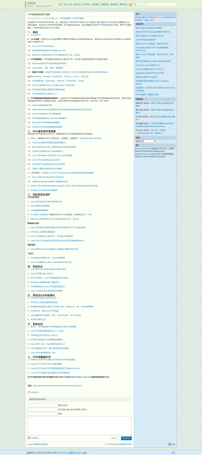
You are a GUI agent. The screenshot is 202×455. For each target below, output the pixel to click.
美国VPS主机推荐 (53, 72)
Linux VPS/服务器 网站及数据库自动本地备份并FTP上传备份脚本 (58, 227)
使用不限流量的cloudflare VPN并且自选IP (153, 61)
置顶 (173, 444)
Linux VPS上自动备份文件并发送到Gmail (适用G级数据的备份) (57, 240)
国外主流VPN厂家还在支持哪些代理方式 (153, 32)
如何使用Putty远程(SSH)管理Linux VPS (49, 50)
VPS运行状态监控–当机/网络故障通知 (46, 339)
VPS (69, 22)
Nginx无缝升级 (38, 147)
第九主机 (85, 76)
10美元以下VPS (69, 72)
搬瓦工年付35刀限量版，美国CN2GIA (152, 44)
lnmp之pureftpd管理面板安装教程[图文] (48, 142)
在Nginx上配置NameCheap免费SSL (47, 151)
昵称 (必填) (63, 405)
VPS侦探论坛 (67, 377)
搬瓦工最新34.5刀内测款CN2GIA (150, 36)
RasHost (46, 76)
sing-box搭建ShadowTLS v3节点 (150, 69)
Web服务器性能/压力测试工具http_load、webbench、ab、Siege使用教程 (62, 306)
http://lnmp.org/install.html (90, 138)
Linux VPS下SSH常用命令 (43, 46)
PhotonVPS (57, 76)
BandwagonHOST (143, 148)
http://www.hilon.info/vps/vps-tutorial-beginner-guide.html (57, 386)
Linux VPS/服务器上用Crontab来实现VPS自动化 (51, 262)
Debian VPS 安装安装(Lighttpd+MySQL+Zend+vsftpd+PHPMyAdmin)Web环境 (64, 186)
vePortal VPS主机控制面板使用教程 (47, 127)
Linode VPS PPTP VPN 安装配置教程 (46, 364)
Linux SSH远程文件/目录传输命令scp (46, 202)
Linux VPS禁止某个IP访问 (42, 273)
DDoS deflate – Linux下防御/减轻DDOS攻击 (49, 278)
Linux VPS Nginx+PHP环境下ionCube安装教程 (52, 155)
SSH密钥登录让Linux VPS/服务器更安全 (48, 286)
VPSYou (67, 76)
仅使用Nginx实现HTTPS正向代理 (150, 73)
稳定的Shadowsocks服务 (145, 154)
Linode (76, 76)
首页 (60, 4)
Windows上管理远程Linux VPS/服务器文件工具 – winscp (56, 55)
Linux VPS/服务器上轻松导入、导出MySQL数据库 (52, 236)
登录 (173, 453)
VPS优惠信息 (38, 81)
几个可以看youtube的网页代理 (118, 444)
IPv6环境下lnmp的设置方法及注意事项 (48, 164)
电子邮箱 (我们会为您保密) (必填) (72, 409)
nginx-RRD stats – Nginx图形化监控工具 (48, 344)
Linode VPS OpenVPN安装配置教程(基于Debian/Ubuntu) (55, 368)
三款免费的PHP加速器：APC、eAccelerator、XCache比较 (56, 315)
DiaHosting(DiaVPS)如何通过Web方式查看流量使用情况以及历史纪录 (62, 109)
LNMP (68, 134)
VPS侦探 (39, 22)
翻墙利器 (114, 4)
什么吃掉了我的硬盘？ (40, 214)
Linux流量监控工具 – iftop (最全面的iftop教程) (50, 348)
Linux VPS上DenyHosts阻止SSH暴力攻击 (48, 269)
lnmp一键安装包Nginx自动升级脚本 (61, 147)
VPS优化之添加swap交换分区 (43, 298)
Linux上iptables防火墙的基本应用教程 (47, 291)
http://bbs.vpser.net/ (82, 377)
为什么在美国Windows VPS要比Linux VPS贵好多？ (54, 85)
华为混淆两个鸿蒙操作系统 (147, 94)
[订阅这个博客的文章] (130, 4)
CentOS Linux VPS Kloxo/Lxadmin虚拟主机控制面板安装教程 (68, 173)
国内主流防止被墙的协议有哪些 (149, 28)
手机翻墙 (95, 4)
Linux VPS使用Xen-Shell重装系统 (46, 114)
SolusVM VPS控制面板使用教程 (45, 122)
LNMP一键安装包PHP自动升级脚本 (47, 169)
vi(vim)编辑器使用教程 (40, 206)
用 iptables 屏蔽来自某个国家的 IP (45, 282)
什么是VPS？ (36, 35)
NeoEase (78, 453)
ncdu (89, 214)
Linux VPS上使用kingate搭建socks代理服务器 (50, 373)
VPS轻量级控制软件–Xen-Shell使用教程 (49, 118)
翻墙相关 (123, 4)
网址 (60, 414)
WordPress (62, 453)
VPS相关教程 (103, 25)
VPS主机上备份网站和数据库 (43, 232)
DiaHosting (36, 76)
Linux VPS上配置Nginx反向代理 (45, 160)
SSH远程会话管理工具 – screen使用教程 (48, 258)
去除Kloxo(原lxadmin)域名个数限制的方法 (50, 181)
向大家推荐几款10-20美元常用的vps (92, 72)
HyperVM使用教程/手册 (42, 105)
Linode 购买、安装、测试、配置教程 (47, 68)
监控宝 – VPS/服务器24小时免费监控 (46, 327)
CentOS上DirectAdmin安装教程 (44, 190)
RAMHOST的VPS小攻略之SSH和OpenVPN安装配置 (53, 360)
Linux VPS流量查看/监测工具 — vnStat (47, 331)
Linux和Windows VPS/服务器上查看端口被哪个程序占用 (54, 249)
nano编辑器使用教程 (39, 210)
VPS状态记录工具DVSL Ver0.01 (44, 335)
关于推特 (86, 4)
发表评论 (35, 392)
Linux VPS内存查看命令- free (43, 353)
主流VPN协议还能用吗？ (146, 40)
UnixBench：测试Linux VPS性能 (45, 311)
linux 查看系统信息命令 (38, 444)
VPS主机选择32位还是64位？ (44, 94)
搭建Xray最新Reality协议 (146, 77)
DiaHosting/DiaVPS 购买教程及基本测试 (49, 63)
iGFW (31, 3)
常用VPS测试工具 (38, 319)
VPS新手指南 (77, 18)
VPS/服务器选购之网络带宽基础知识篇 (48, 89)
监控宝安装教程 (70, 327)
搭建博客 (105, 4)
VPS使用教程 (65, 18)
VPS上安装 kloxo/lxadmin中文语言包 (47, 177)
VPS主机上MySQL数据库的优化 (44, 302)
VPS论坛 (52, 28)
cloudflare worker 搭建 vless (148, 65)
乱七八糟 (67, 4)
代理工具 (77, 4)
